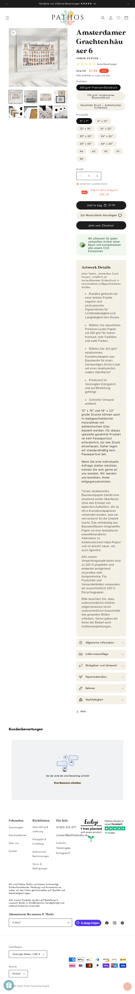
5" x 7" (84, 121)
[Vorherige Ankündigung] (7, 4)
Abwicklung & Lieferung (40, 829)
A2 (106, 151)
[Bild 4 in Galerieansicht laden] (61, 97)
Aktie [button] (83, 711)
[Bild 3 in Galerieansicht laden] (45, 97)
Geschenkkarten (18, 835)
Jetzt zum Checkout (101, 225)
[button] (7, 18)
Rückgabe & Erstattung (39, 841)
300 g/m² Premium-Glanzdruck (98, 87)
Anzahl (79, 169)
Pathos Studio (23, 986)
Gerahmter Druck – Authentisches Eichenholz (101, 106)
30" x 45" (86, 143)
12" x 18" (85, 128)
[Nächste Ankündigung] (128, 4)
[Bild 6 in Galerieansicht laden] (30, 112)
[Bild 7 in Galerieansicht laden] (45, 112)
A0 (81, 159)
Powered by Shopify (40, 986)
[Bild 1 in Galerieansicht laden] (15, 97)
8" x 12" (103, 121)
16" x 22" (106, 128)
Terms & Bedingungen (40, 866)
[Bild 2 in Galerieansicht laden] (30, 97)
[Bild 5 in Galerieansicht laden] (15, 112)
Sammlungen (16, 827)
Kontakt (13, 851)
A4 (81, 151)
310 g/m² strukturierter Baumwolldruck (101, 96)
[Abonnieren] (68, 923)
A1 (118, 151)
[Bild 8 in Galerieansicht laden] (61, 112)
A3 (93, 151)
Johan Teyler (87, 58)
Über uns (14, 843)
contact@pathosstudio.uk (72, 835)
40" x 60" (107, 143)
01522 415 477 (66, 827)
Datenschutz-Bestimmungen (41, 854)
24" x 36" (107, 136)
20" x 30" (86, 136)
